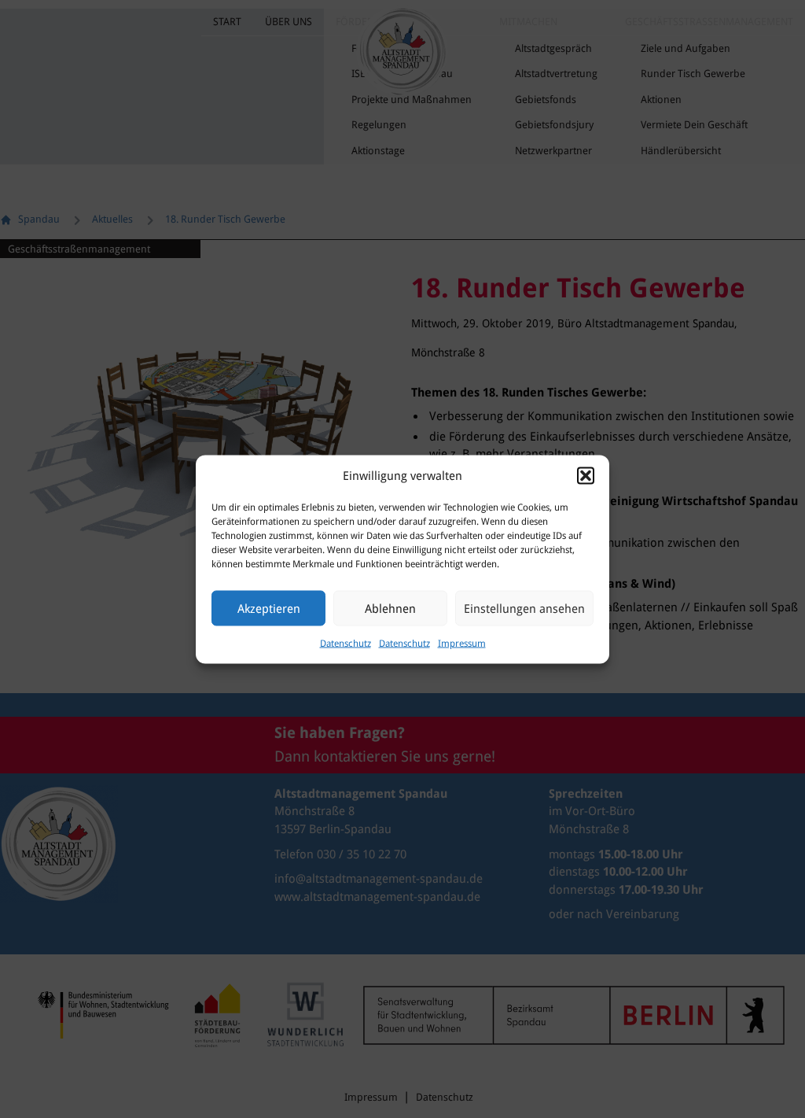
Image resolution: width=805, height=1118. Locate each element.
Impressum (462, 643)
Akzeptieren (268, 608)
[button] (586, 475)
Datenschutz (345, 643)
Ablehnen (390, 608)
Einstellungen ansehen (524, 608)
